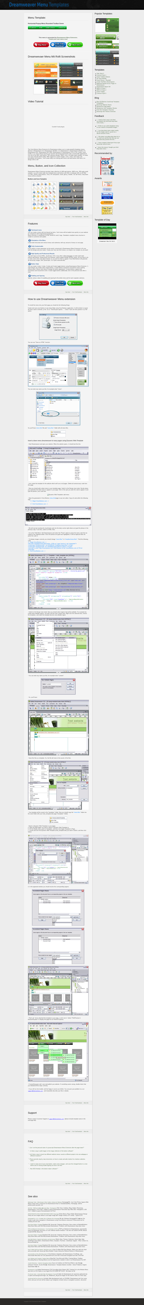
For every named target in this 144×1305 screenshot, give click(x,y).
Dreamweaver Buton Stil (103, 86)
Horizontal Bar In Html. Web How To (38, 1254)
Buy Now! (68, 216)
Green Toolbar (101, 91)
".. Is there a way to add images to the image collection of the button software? (50, 1151)
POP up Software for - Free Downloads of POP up (43, 1229)
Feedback (99, 116)
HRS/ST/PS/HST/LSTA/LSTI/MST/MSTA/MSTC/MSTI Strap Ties (43, 1214)
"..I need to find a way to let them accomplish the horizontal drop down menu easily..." (107, 121)
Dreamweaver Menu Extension (67, 37)
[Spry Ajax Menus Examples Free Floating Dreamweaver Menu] (45, 86)
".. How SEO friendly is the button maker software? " (43, 1168)
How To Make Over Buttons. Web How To (40, 1249)
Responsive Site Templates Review (107, 108)
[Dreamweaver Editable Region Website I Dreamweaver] (70, 86)
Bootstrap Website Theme (104, 105)
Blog (97, 98)
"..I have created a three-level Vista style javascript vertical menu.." (108, 143)
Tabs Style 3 (100, 73)
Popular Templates (103, 13)
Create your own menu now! (58, 39)
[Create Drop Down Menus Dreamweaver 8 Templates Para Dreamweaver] (70, 70)
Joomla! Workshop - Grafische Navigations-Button (40, 1263)
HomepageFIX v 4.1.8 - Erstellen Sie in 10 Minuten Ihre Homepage (44, 1218)
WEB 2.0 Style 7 (101, 88)
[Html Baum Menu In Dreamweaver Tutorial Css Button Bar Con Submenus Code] (71, 196)
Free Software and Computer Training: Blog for (39, 1258)
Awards (98, 178)
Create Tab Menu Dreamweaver (106, 82)
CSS (32, 1269)
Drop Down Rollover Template (35, 1224)
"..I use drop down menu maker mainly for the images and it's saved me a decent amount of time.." (108, 132)
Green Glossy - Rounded (104, 80)
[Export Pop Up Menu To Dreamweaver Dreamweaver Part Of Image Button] (45, 70)
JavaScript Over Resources (36, 1278)
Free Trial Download (77, 216)
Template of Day (102, 220)
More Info (86, 216)
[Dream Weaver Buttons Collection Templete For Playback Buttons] (107, 25)
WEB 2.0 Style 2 (101, 90)
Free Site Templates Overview (105, 110)
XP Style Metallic (102, 78)
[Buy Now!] (41, 45)
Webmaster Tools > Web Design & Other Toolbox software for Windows (45, 1202)
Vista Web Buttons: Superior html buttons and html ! (42, 1239)
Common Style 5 (101, 93)
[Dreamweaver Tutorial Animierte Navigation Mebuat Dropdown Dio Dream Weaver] (107, 242)
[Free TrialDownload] (58, 45)
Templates (99, 70)
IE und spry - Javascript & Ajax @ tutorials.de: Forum (42, 1274)
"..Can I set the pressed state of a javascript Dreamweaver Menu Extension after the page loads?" (56, 1147)
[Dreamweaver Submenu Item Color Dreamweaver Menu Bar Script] (107, 58)
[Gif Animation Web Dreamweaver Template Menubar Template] (107, 41)
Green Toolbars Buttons (103, 77)
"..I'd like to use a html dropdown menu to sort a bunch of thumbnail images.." (108, 126)
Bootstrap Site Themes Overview (106, 111)
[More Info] (75, 45)
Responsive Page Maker (104, 106)
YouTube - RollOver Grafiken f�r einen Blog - (42, 1208)
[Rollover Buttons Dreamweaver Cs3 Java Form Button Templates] (44, 196)
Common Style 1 (101, 75)
